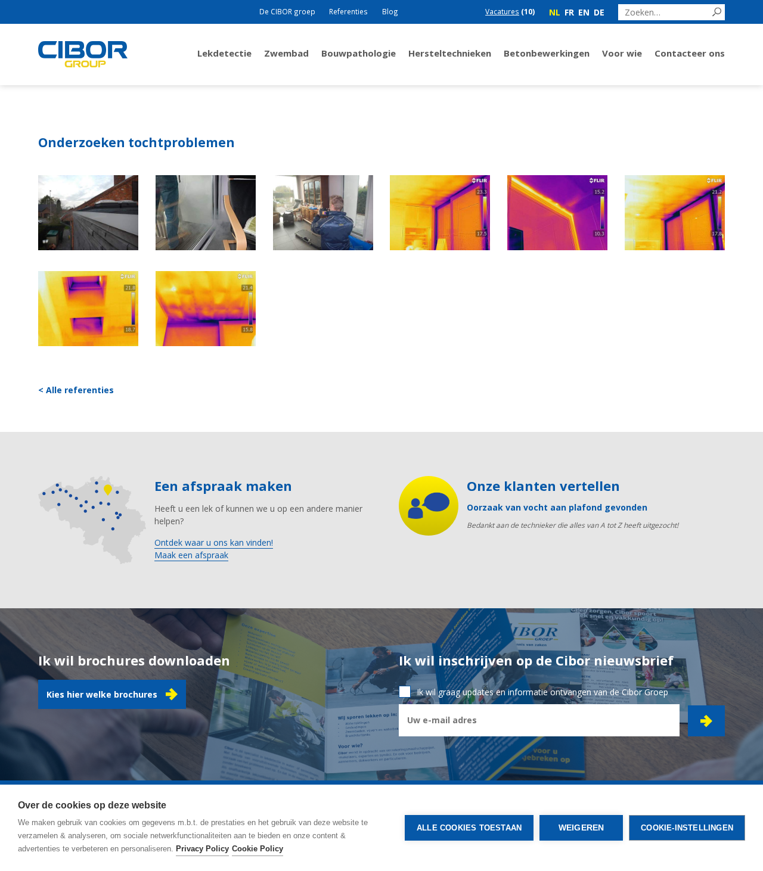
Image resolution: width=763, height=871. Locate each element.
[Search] (717, 12)
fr (569, 12)
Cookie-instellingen (687, 827)
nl (554, 12)
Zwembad (286, 53)
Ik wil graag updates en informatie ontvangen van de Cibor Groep (542, 692)
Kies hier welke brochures (101, 694)
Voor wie (622, 53)
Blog (390, 11)
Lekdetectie (224, 53)
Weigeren (581, 827)
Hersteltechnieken (449, 53)
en (584, 12)
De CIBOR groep (287, 11)
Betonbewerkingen (547, 53)
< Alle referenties (76, 390)
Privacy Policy (202, 848)
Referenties (348, 11)
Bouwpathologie (358, 53)
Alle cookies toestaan (469, 827)
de (599, 12)
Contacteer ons (690, 53)
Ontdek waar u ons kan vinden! (213, 542)
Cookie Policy (257, 848)
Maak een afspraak (191, 555)
